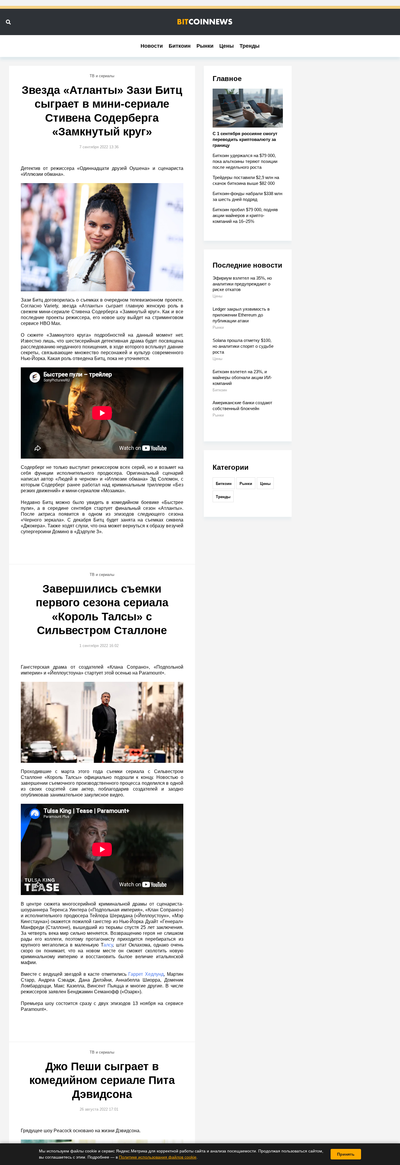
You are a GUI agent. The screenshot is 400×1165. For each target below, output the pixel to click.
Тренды (249, 46)
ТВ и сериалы (102, 76)
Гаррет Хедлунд (146, 974)
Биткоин (180, 46)
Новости (152, 46)
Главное (227, 78)
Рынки (204, 46)
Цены (226, 46)
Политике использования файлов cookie (157, 1157)
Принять (346, 1154)
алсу (108, 944)
